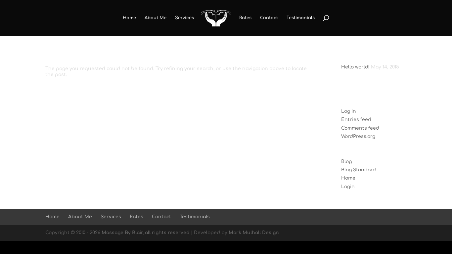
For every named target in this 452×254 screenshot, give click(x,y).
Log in (348, 111)
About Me (155, 18)
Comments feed (360, 128)
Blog (346, 161)
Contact (269, 18)
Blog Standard (358, 169)
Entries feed (356, 119)
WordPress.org (358, 136)
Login (348, 186)
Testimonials (301, 18)
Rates (245, 18)
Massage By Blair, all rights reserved (146, 232)
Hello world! (355, 66)
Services (184, 18)
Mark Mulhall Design (254, 232)
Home (129, 18)
